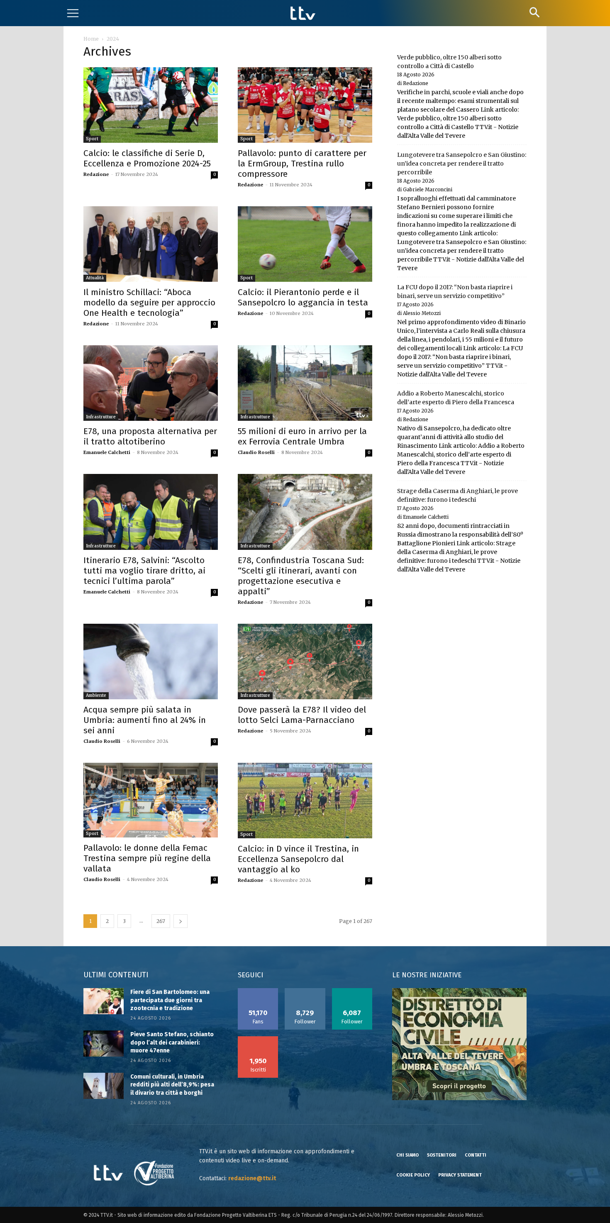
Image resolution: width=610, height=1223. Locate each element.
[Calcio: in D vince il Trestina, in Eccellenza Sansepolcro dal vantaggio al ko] (305, 800)
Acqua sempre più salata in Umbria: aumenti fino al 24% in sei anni (144, 720)
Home (91, 39)
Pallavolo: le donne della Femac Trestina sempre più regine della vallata (147, 858)
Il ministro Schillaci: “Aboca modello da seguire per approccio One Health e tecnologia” (149, 302)
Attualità (95, 278)
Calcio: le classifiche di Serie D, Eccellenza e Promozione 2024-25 (147, 158)
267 (160, 921)
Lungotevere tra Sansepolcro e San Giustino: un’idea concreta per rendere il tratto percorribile (461, 163)
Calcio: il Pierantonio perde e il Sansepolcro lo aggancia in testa (303, 297)
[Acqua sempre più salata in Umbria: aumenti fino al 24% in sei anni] (150, 661)
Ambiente (96, 695)
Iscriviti (258, 1039)
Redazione (96, 174)
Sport (92, 139)
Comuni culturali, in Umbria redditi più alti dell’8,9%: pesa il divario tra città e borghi (172, 1084)
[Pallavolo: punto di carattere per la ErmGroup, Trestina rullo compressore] (305, 105)
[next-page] (180, 921)
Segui (305, 991)
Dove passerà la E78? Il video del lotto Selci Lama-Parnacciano (302, 714)
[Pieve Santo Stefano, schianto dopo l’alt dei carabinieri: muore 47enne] (103, 1043)
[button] (534, 12)
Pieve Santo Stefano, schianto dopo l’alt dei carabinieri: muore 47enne (172, 1042)
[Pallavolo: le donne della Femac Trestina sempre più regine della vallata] (150, 800)
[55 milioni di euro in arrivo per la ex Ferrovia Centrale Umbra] (305, 383)
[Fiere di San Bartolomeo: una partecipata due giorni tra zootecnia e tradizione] (103, 1001)
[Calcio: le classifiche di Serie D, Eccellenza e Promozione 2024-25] (150, 105)
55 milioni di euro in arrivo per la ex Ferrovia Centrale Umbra (302, 436)
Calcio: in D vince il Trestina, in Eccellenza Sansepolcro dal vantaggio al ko (298, 859)
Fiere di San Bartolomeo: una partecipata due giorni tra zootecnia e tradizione (170, 1000)
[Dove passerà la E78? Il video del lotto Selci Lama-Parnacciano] (305, 661)
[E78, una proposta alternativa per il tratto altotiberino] (150, 383)
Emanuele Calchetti (106, 452)
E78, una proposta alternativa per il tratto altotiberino (150, 436)
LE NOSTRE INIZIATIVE (426, 975)
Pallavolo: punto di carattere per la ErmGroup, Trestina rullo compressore (302, 163)
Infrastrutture (101, 417)
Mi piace (258, 991)
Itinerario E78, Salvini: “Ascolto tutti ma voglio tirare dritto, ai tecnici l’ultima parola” (144, 570)
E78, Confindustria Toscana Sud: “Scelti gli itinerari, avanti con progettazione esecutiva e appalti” (301, 576)
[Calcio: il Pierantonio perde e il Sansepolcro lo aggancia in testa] (305, 244)
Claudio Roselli (256, 452)
